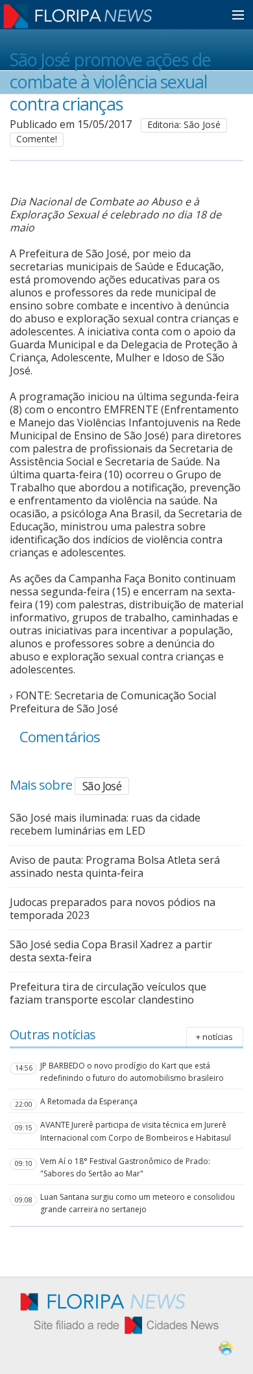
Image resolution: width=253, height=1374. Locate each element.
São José (101, 786)
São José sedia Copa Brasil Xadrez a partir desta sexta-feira (111, 951)
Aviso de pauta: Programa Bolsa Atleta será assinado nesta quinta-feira (115, 866)
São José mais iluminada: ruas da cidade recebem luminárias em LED (105, 824)
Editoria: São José (184, 124)
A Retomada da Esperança (89, 1101)
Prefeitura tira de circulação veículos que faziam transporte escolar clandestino (108, 993)
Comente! (36, 139)
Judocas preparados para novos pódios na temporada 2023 (112, 908)
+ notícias (214, 1037)
